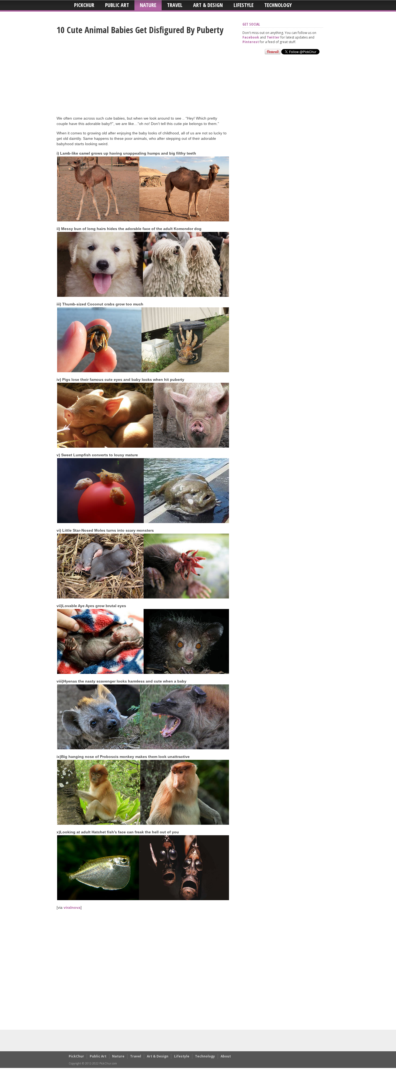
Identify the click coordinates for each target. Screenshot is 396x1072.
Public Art (117, 5)
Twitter (273, 37)
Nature (148, 5)
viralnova (72, 907)
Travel (174, 5)
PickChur (84, 5)
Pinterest (250, 42)
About (226, 1056)
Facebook (250, 37)
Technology (278, 5)
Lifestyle (243, 5)
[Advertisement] (143, 78)
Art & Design (208, 5)
